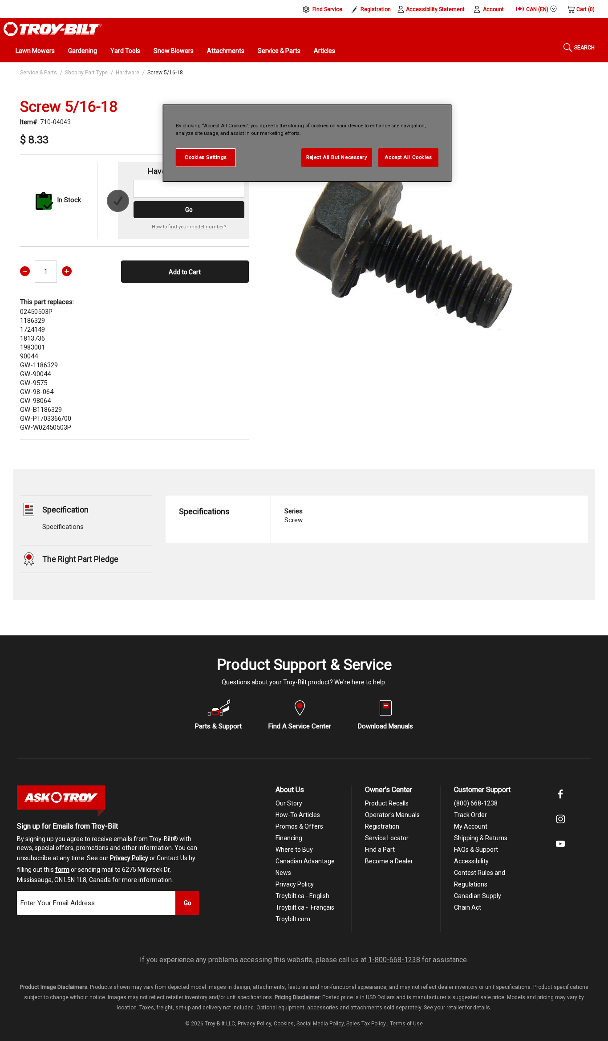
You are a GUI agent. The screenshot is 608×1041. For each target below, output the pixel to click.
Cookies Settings (206, 157)
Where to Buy (294, 849)
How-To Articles (298, 814)
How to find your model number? (189, 227)
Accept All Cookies (408, 157)
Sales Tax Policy (366, 1024)
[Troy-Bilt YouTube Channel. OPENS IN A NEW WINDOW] (560, 850)
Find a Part (380, 849)
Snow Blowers (174, 50)
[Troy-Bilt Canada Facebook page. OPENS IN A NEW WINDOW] (560, 800)
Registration (376, 9)
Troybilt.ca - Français (305, 907)
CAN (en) (536, 9)
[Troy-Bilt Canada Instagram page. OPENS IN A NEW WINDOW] (560, 825)
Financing (289, 838)
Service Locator (387, 838)
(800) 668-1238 (476, 803)
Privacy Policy (129, 858)
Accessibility (471, 861)
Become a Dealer (389, 861)
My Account (470, 826)
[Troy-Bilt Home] (53, 28)
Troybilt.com (293, 919)
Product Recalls (387, 803)
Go (189, 209)
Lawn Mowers (35, 50)
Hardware (127, 72)
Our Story (289, 803)
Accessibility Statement (435, 9)
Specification (65, 509)
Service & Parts (279, 50)
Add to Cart (185, 272)
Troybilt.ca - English (302, 895)
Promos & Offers (299, 826)
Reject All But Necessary (336, 157)
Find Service (327, 9)
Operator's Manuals (392, 814)
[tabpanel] (402, 238)
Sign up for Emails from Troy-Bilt (67, 826)
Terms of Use (406, 1024)
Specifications (63, 527)
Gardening (82, 50)
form (62, 869)
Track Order (470, 814)
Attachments (225, 50)
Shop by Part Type (86, 72)
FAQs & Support (476, 849)
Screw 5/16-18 (165, 72)
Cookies (284, 1024)
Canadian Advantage (305, 861)
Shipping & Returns (480, 838)
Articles (324, 50)
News (283, 872)
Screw (293, 515)
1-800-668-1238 (394, 960)
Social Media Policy (320, 1024)
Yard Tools (125, 50)
